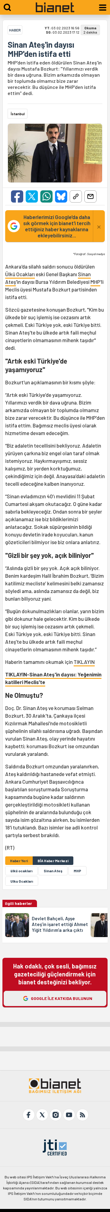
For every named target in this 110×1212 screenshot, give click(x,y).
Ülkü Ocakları (20, 274)
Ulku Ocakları (21, 881)
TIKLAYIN (84, 662)
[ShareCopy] (76, 196)
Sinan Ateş (53, 871)
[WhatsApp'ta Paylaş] (46, 196)
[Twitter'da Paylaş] (32, 196)
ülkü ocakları (21, 871)
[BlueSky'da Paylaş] (61, 196)
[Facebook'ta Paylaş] (17, 196)
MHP (95, 282)
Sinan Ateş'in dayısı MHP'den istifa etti (41, 49)
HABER (15, 30)
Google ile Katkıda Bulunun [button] (61, 998)
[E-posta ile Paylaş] (90, 196)
